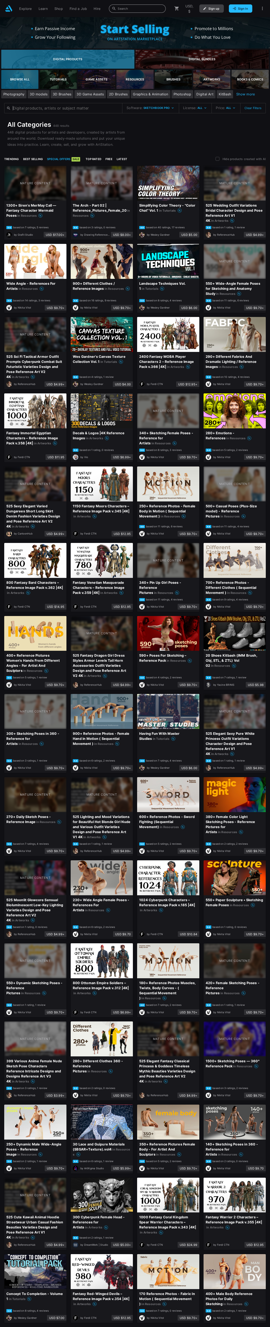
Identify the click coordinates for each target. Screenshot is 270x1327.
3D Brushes (62, 94)
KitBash (225, 94)
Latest (122, 159)
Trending (11, 159)
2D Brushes (118, 94)
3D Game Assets (90, 94)
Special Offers (63, 159)
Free (108, 159)
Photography (13, 94)
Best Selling (33, 159)
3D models (38, 94)
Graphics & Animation (150, 94)
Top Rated (93, 159)
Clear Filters (252, 108)
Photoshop (182, 94)
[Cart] (176, 8)
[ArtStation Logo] (8, 8)
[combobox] (137, 8)
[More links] (262, 8)
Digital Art (204, 94)
